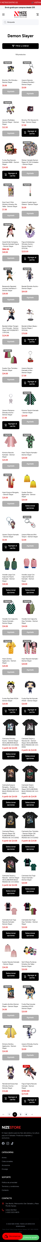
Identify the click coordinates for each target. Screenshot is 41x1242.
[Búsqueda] (4, 22)
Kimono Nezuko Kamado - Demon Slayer (8, 455)
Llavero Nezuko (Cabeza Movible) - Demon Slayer (28, 82)
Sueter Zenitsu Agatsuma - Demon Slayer (28, 494)
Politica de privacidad (9, 1182)
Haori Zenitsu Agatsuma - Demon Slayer (9, 661)
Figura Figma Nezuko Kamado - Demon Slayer (29, 1086)
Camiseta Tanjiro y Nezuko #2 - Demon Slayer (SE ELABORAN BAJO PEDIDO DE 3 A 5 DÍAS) (30, 743)
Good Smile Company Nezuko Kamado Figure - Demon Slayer (10, 244)
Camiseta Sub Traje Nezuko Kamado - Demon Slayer (9, 922)
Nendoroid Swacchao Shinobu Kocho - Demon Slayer (10, 1086)
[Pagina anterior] (4, 1114)
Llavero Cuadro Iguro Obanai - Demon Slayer (30, 203)
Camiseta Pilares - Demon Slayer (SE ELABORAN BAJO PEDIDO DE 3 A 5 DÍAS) (10, 834)
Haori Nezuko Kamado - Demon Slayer (30, 660)
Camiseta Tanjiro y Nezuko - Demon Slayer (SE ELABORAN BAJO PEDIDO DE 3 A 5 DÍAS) (10, 879)
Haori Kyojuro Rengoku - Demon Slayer (10, 493)
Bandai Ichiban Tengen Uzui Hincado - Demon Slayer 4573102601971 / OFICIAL (10, 329)
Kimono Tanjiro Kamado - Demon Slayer (30, 411)
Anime (4, 1158)
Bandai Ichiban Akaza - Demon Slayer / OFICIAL (30, 328)
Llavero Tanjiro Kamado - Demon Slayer (10, 536)
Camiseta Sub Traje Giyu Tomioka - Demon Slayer (30, 922)
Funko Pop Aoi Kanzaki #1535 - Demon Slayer (30, 700)
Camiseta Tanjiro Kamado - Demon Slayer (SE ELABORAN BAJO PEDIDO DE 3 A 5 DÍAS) (30, 789)
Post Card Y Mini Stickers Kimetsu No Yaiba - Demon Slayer (9, 204)
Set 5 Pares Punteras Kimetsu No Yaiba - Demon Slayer (29, 964)
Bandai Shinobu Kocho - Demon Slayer (30, 287)
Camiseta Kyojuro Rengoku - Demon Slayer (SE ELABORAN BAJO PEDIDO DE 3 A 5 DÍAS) (10, 789)
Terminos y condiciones (10, 1186)
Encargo (5, 1169)
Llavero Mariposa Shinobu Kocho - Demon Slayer (8, 412)
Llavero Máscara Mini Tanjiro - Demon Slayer (30, 536)
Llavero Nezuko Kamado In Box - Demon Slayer (27, 370)
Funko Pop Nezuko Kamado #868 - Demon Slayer (10, 162)
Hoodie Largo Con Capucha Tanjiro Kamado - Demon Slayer (8, 578)
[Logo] (20, 14)
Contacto (5, 1190)
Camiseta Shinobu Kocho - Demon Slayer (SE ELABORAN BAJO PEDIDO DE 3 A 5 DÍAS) (10, 742)
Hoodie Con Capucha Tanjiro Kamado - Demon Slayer (10, 621)
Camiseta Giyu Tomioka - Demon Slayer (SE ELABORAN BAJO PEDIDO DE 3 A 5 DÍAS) (30, 834)
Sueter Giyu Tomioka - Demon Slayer (10, 369)
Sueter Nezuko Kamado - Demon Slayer (10, 963)
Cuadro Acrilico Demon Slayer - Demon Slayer (10, 1005)
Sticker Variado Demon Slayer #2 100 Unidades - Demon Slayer (30, 162)
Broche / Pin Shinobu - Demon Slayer (10, 81)
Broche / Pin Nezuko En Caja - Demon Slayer (30, 121)
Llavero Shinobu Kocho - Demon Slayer (30, 1045)
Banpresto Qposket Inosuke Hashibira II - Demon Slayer (9, 288)
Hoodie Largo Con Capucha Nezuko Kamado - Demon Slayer (28, 578)
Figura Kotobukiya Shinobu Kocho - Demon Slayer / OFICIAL (28, 245)
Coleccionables (7, 1161)
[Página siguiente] (31, 1114)
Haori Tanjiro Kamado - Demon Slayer (30, 454)
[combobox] (20, 22)
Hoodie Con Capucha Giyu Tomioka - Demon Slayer (30, 621)
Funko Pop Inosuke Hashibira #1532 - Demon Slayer (28, 1006)
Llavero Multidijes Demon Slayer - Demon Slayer (10, 122)
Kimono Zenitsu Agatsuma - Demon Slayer (9, 1046)
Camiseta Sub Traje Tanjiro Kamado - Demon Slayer (28, 878)
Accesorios (6, 1165)
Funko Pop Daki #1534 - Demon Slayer (10, 700)
